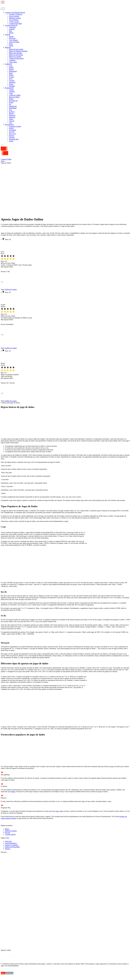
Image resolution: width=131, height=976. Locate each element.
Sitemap (7, 849)
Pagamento (9, 88)
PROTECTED (9, 973)
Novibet (11, 80)
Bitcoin (11, 113)
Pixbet (11, 84)
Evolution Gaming (15, 126)
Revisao (7, 832)
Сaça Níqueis (13, 40)
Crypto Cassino (14, 22)
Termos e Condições (11, 845)
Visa (10, 110)
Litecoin (11, 121)
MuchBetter (13, 108)
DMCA (3, 973)
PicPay (11, 102)
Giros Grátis (13, 62)
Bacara (11, 36)
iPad (10, 31)
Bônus (8, 47)
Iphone (11, 33)
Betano (11, 69)
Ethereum (12, 117)
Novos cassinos (14, 16)
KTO (10, 78)
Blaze (11, 73)
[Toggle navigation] (3, 2)
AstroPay (12, 91)
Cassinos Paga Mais (15, 23)
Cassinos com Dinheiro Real (15, 12)
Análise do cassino (11, 289)
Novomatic (12, 130)
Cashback (12, 60)
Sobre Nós (8, 841)
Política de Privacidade (12, 847)
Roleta (11, 45)
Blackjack (12, 38)
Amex (11, 93)
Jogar (2, 289)
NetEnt (11, 128)
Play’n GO (12, 134)
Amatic (11, 90)
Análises (8, 64)
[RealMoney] (8, 6)
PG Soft (11, 132)
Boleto (11, 99)
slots (57, 811)
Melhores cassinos (15, 18)
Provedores (9, 124)
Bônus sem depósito (15, 53)
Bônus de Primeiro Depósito (18, 51)
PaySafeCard (13, 101)
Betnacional (13, 71)
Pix (10, 104)
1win (10, 66)
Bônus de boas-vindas (16, 49)
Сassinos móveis (11, 25)
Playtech (12, 137)
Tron (10, 123)
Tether (11, 119)
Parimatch (12, 82)
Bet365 (11, 67)
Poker (11, 44)
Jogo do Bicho (13, 20)
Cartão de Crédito (14, 95)
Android (11, 29)
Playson (11, 135)
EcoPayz (12, 112)
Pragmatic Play (14, 139)
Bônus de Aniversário (16, 55)
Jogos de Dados (14, 42)
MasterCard (13, 106)
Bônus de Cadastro (15, 56)
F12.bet (11, 77)
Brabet (11, 75)
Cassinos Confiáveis (15, 14)
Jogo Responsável (11, 843)
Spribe (11, 141)
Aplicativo (12, 27)
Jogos (7, 34)
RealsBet (12, 86)
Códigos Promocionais (16, 58)
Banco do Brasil (14, 97)
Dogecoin (12, 115)
